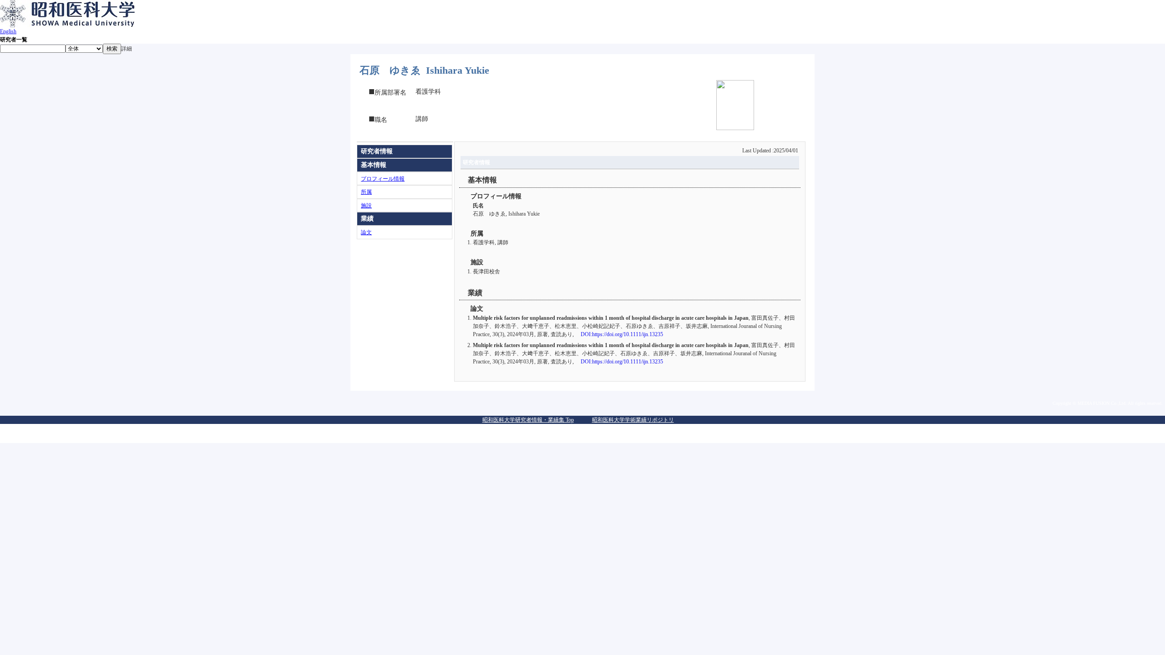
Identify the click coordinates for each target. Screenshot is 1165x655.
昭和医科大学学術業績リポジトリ (633, 420)
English (8, 31)
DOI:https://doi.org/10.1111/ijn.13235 (622, 334)
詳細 (126, 48)
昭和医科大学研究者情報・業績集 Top (528, 420)
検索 (111, 48)
